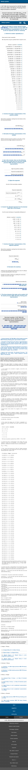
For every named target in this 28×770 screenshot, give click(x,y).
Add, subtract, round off (14, 750)
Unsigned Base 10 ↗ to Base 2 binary (11, 649)
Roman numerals (14, 735)
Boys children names (14, 762)
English (7, 717)
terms (14, 711)
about (14, 705)
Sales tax (14, 741)
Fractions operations (14, 738)
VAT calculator (14, 744)
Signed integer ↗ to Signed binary (10, 652)
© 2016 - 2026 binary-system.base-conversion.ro (14, 720)
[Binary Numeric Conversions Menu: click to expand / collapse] (21, 22)
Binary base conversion (14, 723)
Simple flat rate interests (14, 756)
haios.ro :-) (14, 759)
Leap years (14, 747)
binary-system (5, 1)
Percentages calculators (14, 729)
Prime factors (14, 732)
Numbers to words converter (14, 726)
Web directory (14, 765)
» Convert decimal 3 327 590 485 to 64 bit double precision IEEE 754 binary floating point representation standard (14, 339)
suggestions (14, 708)
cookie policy (14, 714)
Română (21, 717)
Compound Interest (14, 753)
